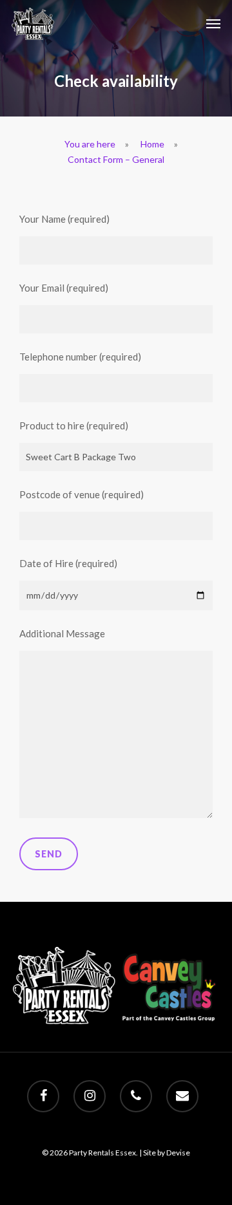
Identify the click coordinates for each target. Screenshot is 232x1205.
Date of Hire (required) (68, 563)
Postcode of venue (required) (81, 494)
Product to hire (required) (73, 425)
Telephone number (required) (80, 356)
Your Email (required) (63, 288)
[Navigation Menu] (213, 23)
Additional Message (62, 633)
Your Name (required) (64, 219)
